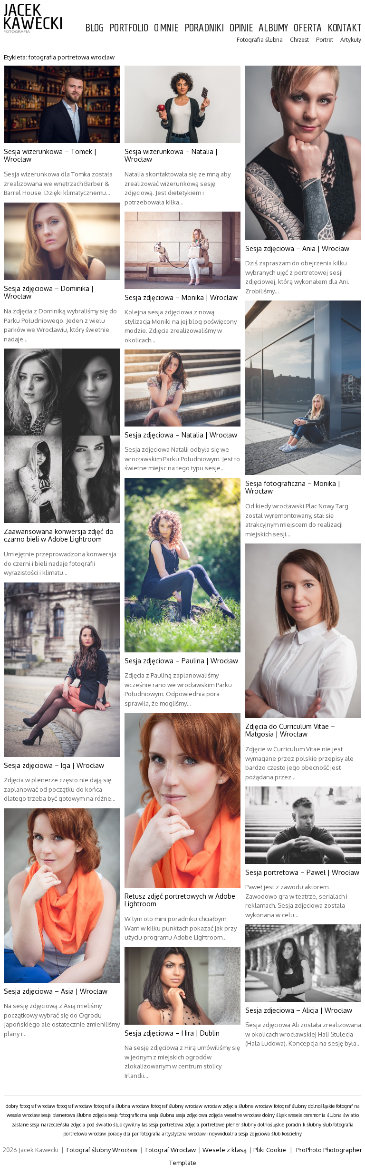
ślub (327, 1124)
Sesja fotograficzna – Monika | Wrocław (292, 487)
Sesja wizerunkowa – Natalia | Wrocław (171, 155)
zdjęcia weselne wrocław (235, 1115)
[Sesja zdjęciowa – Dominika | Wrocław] (62, 241)
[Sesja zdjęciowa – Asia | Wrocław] (62, 895)
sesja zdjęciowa (191, 1115)
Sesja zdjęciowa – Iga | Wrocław (54, 765)
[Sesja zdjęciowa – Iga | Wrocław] (62, 669)
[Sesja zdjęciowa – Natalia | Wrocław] (182, 388)
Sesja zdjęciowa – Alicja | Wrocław (298, 1010)
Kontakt (344, 27)
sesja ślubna (161, 1115)
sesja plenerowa (58, 1115)
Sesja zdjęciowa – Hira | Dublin (172, 1033)
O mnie (166, 27)
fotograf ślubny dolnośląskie (304, 1106)
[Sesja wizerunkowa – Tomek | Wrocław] (62, 104)
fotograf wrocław (74, 1106)
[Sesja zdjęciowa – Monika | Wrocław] (182, 250)
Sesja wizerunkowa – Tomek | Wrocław (50, 155)
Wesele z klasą (224, 1150)
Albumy (273, 27)
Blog (94, 27)
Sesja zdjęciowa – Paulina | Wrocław (181, 661)
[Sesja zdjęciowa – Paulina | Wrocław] (182, 565)
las (144, 1124)
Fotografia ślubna (260, 39)
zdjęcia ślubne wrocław (247, 1106)
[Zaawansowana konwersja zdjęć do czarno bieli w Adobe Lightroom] (62, 436)
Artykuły (350, 39)
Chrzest (299, 39)
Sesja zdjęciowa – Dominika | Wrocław (49, 292)
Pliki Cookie (269, 1150)
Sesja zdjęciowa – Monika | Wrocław (181, 297)
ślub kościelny (286, 1133)
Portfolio (128, 27)
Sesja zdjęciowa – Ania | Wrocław (297, 248)
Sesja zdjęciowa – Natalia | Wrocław (181, 435)
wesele (295, 1115)
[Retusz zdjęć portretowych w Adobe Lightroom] (182, 800)
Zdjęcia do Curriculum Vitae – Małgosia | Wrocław (290, 730)
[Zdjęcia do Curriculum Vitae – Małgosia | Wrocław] (303, 630)
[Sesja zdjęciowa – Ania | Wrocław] (303, 153)
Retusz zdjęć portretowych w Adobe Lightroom (180, 900)
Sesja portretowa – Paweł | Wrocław (302, 872)
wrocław (212, 1106)
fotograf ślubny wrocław (176, 1106)
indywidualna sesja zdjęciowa (238, 1133)
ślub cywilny (126, 1124)
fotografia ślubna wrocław (121, 1106)
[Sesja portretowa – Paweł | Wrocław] (303, 825)
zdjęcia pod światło (91, 1124)
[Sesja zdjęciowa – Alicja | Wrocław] (303, 963)
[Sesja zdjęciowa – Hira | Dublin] (182, 986)
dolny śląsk (274, 1115)
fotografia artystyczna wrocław (173, 1133)
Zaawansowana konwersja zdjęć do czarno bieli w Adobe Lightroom (59, 535)
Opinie (241, 27)
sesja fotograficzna (127, 1115)
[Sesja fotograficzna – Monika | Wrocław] (303, 388)
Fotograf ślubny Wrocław (102, 1150)
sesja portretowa (166, 1124)
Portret (324, 39)
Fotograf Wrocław (170, 1150)
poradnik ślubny (303, 1124)
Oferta (308, 27)
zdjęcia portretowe (204, 1124)
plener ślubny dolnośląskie (255, 1124)
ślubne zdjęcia (92, 1115)
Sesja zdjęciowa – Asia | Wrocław (55, 991)
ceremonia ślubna (323, 1115)
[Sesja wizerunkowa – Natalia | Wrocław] (182, 104)
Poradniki (204, 27)
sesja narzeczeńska (49, 1124)
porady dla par (123, 1133)
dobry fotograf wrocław (30, 1106)
